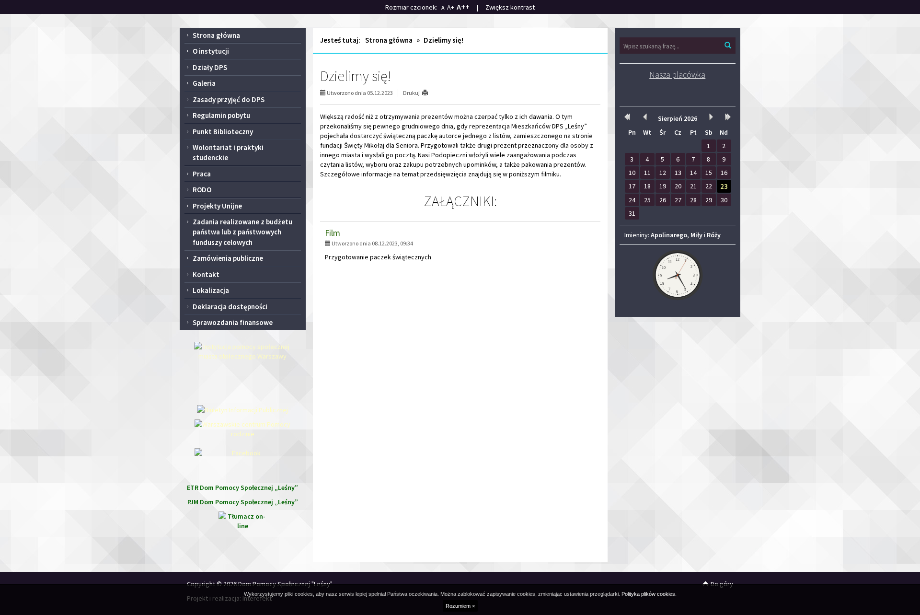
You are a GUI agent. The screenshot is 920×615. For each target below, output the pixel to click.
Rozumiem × (460, 606)
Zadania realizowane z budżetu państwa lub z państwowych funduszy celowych (242, 232)
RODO (202, 189)
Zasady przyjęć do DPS (228, 99)
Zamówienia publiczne (228, 258)
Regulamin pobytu (221, 115)
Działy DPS (210, 67)
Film (332, 232)
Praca (202, 173)
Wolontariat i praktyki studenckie (228, 152)
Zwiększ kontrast (510, 7)
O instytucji (211, 51)
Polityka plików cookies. (649, 594)
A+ (450, 7)
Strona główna (216, 35)
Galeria (204, 83)
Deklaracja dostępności (230, 306)
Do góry (721, 584)
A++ (463, 7)
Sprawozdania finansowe (233, 322)
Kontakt (206, 274)
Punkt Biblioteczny (223, 131)
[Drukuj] (429, 92)
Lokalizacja (211, 290)
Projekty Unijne (217, 205)
